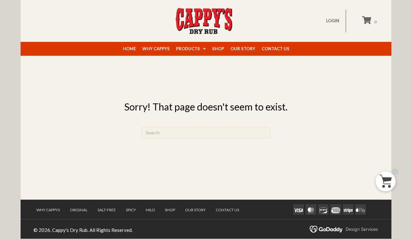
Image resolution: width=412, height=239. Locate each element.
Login (332, 20)
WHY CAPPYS (48, 209)
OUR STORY (195, 209)
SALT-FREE (107, 209)
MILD (150, 209)
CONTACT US (227, 209)
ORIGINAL (79, 209)
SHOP (170, 209)
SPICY (131, 209)
